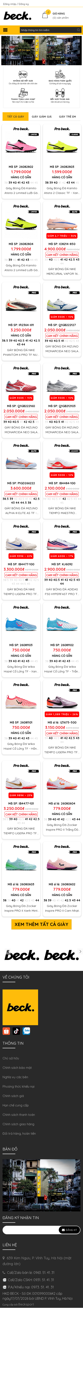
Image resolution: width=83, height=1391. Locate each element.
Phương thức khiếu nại (18, 1086)
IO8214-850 (67, 244)
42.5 (72, 259)
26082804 (26, 244)
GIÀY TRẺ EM (67, 116)
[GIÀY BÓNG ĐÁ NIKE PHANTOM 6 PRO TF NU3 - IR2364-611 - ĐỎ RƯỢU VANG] (21, 301)
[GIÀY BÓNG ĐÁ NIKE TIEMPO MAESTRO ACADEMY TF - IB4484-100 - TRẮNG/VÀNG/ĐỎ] (62, 460)
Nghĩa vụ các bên (15, 1077)
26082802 (26, 167)
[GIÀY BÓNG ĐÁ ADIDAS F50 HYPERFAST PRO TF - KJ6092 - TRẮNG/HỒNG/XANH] (62, 540)
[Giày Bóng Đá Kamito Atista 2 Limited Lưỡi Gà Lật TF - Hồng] (21, 143)
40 (15, 183)
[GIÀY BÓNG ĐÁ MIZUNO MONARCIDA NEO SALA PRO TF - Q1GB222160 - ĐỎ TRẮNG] (21, 382)
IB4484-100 (67, 483)
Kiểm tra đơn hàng (69, 4)
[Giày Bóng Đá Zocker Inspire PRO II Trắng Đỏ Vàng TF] (62, 780)
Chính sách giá (13, 1096)
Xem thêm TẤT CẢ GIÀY (41, 924)
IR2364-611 (26, 325)
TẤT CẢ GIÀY (15, 116)
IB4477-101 (26, 803)
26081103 (26, 645)
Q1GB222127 (67, 325)
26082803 (67, 167)
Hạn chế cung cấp (16, 1105)
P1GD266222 (26, 483)
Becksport (26, 1304)
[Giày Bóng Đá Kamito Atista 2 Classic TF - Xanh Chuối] (62, 143)
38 (6, 183)
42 (23, 183)
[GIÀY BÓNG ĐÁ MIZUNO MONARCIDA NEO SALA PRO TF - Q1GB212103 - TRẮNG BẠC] (62, 382)
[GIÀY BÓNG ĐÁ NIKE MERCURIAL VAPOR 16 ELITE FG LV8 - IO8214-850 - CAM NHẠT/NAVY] (62, 220)
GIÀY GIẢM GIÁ (42, 116)
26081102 (67, 645)
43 (27, 183)
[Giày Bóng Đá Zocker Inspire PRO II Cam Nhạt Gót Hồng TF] (62, 861)
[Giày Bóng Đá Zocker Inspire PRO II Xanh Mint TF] (21, 861)
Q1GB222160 (26, 406)
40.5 (56, 259)
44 (32, 183)
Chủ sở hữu (11, 1058)
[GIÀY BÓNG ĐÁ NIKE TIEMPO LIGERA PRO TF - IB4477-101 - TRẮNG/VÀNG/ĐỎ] (21, 780)
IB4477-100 (26, 564)
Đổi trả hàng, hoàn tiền (19, 1133)
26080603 (27, 884)
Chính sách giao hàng (18, 1124)
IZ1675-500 (68, 722)
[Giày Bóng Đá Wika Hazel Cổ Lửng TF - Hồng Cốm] (21, 699)
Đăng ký (24, 4)
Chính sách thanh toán (19, 1115)
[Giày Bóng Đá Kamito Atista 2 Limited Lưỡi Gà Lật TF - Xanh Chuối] (21, 220)
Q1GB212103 (67, 406)
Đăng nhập (10, 4)
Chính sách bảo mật (17, 1068)
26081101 (26, 722)
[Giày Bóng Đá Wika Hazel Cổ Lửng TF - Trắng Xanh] (62, 621)
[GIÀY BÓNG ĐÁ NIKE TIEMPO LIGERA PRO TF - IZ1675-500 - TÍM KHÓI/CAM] (62, 699)
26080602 (68, 884)
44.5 (23, 503)
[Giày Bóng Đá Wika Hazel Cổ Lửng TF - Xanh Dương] (21, 621)
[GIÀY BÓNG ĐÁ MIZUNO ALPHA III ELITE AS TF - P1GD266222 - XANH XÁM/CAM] (21, 460)
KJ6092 (67, 564)
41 (18, 183)
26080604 (68, 803)
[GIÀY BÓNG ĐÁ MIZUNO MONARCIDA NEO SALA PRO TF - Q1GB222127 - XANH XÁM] (62, 301)
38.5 (5, 341)
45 (36, 183)
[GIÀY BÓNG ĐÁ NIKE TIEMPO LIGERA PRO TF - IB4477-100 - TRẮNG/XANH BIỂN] (21, 540)
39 (10, 183)
